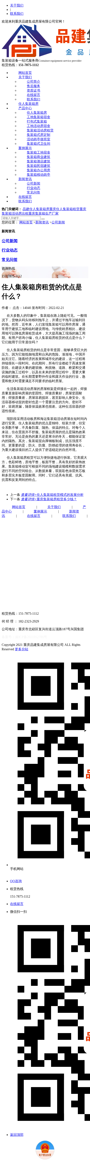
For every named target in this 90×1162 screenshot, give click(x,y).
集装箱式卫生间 (38, 143)
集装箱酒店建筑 (38, 161)
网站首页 (25, 72)
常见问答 (33, 192)
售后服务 (33, 86)
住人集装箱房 (28, 104)
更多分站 (21, 649)
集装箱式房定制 (38, 135)
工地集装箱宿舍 (38, 117)
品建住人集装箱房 (36, 209)
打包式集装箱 (37, 121)
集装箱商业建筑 (38, 157)
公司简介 (33, 81)
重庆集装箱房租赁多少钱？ (49, 499)
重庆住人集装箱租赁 (64, 209)
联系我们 (16, 13)
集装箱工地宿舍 (38, 152)
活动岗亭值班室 (38, 139)
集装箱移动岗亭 (38, 174)
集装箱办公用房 (38, 170)
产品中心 (25, 108)
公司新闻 (33, 183)
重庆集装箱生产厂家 (43, 213)
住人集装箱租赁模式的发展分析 (52, 494)
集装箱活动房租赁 (40, 130)
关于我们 (16, 5)
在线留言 (33, 95)
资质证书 (33, 90)
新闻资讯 (25, 179)
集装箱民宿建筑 (38, 166)
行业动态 (33, 188)
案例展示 (25, 148)
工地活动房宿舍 (38, 126)
